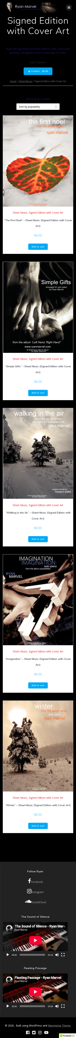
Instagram (38, 892)
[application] (35, 940)
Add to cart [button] (38, 246)
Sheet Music (25, 81)
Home (13, 81)
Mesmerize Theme (59, 1025)
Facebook (37, 882)
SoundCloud (39, 902)
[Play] (8, 955)
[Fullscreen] (63, 955)
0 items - (39, 71)
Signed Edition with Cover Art (46, 212)
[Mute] (57, 955)
